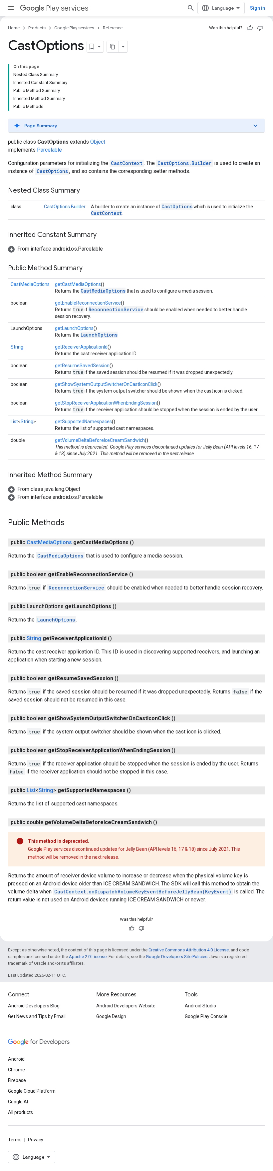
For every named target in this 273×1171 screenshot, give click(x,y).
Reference (113, 27)
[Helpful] (250, 28)
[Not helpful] (260, 28)
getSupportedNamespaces (83, 421)
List (14, 421)
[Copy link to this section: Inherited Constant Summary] (103, 235)
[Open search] (191, 8)
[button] (136, 125)
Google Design (111, 1016)
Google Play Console (206, 1016)
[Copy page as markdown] (113, 46)
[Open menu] (10, 8)
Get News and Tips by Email (37, 1016)
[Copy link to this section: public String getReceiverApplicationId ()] (118, 638)
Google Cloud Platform (32, 1091)
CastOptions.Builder (184, 163)
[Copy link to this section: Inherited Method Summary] (99, 476)
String (17, 347)
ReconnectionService (116, 309)
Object (97, 142)
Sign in (257, 8)
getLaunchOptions (74, 328)
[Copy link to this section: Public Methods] (71, 523)
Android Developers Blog (34, 1005)
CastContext (126, 163)
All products (20, 1112)
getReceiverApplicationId (81, 347)
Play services (67, 8)
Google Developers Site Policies (176, 956)
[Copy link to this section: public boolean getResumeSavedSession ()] (125, 678)
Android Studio (200, 1005)
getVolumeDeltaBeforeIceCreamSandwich (100, 440)
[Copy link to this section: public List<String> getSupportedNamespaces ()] (137, 790)
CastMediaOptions (30, 284)
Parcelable (49, 150)
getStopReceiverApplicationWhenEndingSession (106, 403)
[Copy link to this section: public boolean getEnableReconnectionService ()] (139, 575)
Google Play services (74, 27)
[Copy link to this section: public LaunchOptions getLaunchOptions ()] (123, 606)
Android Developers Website (125, 1005)
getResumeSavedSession (82, 365)
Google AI (18, 1101)
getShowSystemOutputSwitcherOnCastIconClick (106, 384)
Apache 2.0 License (88, 956)
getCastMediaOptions (78, 284)
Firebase (17, 1080)
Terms (15, 1139)
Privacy (35, 1139)
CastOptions (52, 171)
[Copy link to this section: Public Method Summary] (89, 269)
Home (14, 27)
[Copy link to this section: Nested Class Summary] (86, 191)
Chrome (16, 1069)
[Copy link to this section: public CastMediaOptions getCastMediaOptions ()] (140, 543)
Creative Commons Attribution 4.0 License (188, 949)
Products (37, 27)
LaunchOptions (99, 335)
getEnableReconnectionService (88, 303)
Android (16, 1059)
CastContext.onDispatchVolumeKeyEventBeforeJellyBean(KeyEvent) (142, 891)
